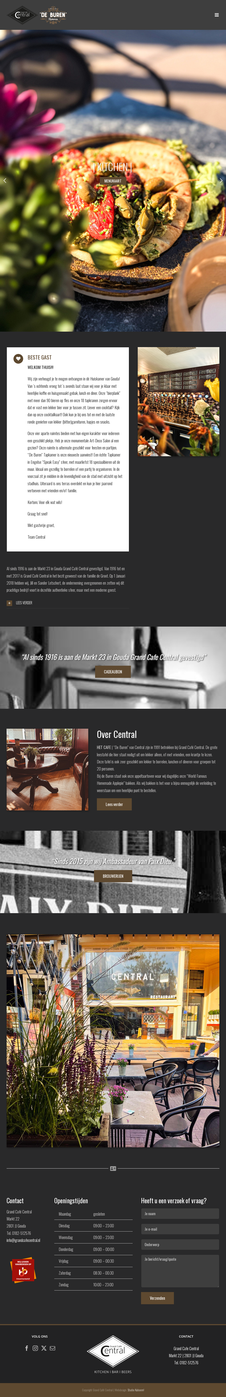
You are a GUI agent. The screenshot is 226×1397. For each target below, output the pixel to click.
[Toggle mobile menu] (217, 15)
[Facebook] (26, 1348)
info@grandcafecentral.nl (23, 1240)
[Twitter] (44, 1348)
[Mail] (52, 1348)
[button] (68, 603)
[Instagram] (35, 1348)
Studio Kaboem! (136, 1390)
